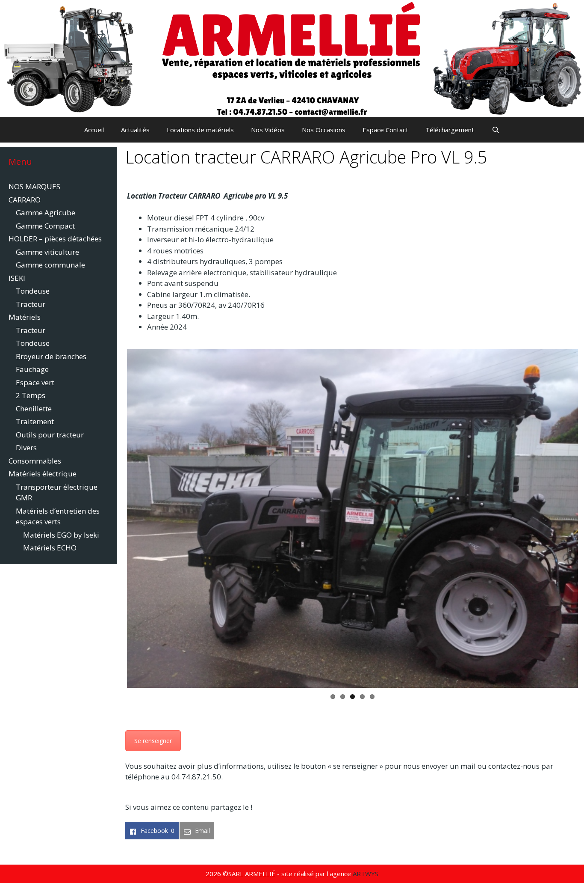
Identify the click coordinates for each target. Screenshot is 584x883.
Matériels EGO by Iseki (61, 535)
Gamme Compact (45, 226)
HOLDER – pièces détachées (55, 239)
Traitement (35, 421)
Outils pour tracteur (50, 435)
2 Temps (30, 395)
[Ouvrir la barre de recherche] (495, 130)
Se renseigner (153, 741)
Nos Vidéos (268, 129)
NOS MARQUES (34, 186)
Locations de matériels (200, 129)
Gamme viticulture (47, 252)
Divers (26, 447)
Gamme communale (50, 265)
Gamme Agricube (45, 212)
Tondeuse (33, 291)
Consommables (35, 461)
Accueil (94, 129)
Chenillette (34, 408)
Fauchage (32, 369)
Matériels (25, 317)
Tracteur (30, 304)
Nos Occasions (323, 129)
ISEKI (17, 278)
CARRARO (25, 200)
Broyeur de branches (51, 356)
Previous (114, 518)
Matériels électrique (43, 474)
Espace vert (35, 382)
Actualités (135, 129)
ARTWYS (365, 873)
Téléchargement (449, 129)
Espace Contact (385, 129)
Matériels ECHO (50, 548)
